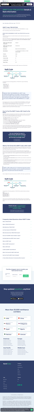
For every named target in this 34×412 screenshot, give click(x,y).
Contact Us (19, 374)
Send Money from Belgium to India (22, 345)
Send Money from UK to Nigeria (21, 341)
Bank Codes (7, 23)
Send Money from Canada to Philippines (8, 345)
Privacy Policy (18, 410)
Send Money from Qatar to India (21, 354)
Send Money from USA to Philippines (7, 343)
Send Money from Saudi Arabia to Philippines (23, 352)
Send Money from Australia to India (7, 350)
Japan (14, 23)
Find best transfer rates (26, 276)
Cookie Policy (23, 410)
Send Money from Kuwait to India (21, 353)
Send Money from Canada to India (7, 344)
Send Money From (20, 367)
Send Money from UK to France (21, 342)
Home (3, 23)
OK (31, 409)
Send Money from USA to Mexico (7, 340)
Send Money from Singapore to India (7, 353)
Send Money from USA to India (7, 342)
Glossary (4, 381)
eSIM (18, 369)
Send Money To (20, 365)
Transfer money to (15, 274)
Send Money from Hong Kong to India (7, 352)
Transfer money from (7, 274)
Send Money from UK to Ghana (21, 343)
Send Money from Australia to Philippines (8, 349)
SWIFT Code (11, 23)
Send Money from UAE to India (21, 349)
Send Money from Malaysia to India (7, 354)
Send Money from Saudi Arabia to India (22, 351)
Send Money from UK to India (21, 340)
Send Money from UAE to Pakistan (22, 350)
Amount (20, 274)
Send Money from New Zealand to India (8, 351)
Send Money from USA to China (7, 341)
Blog (18, 379)
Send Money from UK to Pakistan (21, 344)
